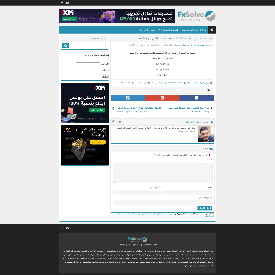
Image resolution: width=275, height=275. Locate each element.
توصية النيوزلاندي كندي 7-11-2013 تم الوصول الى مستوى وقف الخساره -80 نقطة (138, 110)
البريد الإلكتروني (154, 187)
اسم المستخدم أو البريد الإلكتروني (97, 55)
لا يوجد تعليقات (141, 83)
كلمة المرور (104, 64)
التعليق (208, 160)
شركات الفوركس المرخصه (194, 30)
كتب (153, 30)
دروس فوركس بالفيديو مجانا (193, 45)
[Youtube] (67, 2)
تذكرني (104, 70)
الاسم (209, 187)
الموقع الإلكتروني (205, 198)
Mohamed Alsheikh (175, 83)
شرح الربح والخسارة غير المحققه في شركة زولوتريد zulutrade (188, 110)
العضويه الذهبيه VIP (168, 30)
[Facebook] (62, 2)
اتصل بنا (144, 30)
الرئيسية (209, 45)
